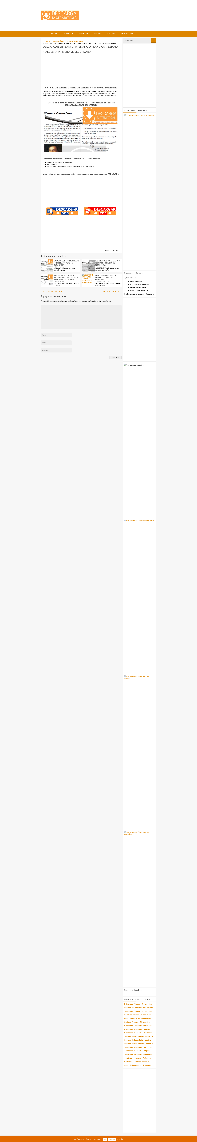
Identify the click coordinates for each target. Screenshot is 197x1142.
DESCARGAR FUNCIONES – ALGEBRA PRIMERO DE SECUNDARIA (105, 278)
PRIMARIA (54, 34)
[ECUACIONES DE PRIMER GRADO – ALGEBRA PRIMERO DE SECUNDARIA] (47, 271)
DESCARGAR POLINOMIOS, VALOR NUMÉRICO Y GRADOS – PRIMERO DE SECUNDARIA (66, 278)
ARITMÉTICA (83, 34)
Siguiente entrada (111, 292)
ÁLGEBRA (97, 34)
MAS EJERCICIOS (127, 34)
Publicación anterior (52, 292)
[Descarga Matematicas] (60, 20)
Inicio (45, 34)
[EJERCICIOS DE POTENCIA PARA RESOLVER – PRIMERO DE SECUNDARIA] (88, 271)
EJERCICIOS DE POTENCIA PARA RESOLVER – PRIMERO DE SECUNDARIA (107, 263)
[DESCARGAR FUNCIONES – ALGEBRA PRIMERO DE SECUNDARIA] (88, 283)
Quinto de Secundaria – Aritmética (137, 1065)
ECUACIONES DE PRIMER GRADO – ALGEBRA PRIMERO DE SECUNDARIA (66, 263)
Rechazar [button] (112, 1139)
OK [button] (105, 1139)
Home (48, 41)
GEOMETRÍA (111, 34)
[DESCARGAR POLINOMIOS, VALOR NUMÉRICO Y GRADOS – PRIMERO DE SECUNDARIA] (47, 286)
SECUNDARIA (68, 34)
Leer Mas (120, 1139)
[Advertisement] (118, 15)
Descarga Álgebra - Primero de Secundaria (68, 41)
